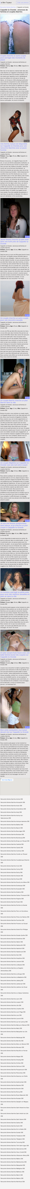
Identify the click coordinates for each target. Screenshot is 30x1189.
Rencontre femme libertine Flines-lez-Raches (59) (15, 917)
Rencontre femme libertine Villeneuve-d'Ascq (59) (15, 1155)
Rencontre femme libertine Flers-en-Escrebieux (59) (14, 912)
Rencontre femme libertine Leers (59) (11, 999)
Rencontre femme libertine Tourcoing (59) (13, 1142)
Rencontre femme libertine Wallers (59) (12, 1158)
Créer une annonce (23, 2)
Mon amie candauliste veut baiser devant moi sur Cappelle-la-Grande (14, 731)
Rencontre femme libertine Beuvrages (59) (13, 831)
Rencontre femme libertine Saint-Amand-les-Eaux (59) (15, 1109)
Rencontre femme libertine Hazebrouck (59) (13, 951)
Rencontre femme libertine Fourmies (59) (12, 920)
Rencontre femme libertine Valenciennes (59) (13, 1149)
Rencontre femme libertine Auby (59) (11, 812)
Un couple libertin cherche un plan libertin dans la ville (14, 401)
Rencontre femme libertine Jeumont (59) (12, 961)
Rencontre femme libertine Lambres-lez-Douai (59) (14, 988)
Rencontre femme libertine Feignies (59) (12, 898)
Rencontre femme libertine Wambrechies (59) (13, 1162)
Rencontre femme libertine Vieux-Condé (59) (13, 1152)
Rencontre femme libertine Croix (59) (11, 866)
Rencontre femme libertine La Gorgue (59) (13, 974)
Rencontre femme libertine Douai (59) (11, 879)
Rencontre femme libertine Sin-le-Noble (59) (13, 1129)
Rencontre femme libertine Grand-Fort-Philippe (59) (14, 931)
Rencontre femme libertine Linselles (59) (12, 1008)
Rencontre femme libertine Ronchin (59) (12, 1088)
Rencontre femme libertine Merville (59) (12, 1041)
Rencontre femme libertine (8, 7)
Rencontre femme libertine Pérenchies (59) (13, 1073)
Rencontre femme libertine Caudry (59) (12, 847)
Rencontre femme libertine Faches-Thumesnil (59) (15, 895)
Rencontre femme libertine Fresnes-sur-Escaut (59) (14, 925)
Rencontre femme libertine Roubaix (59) (12, 1098)
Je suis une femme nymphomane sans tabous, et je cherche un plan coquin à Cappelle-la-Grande (14, 525)
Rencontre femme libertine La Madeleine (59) (13, 977)
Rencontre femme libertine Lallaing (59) (12, 980)
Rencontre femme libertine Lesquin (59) (12, 1002)
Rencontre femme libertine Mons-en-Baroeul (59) (15, 1044)
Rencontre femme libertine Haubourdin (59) (13, 945)
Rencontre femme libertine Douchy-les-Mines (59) (15, 882)
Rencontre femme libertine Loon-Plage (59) (13, 1012)
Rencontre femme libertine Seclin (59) (11, 1126)
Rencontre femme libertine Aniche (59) (12, 799)
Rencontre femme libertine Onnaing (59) (12, 1060)
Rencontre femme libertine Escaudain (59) (13, 889)
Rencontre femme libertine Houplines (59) (13, 958)
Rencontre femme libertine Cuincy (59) (12, 869)
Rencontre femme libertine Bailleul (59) (12, 824)
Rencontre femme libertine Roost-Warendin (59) (14, 1095)
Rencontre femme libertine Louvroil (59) (12, 1018)
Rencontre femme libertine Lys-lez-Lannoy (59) (14, 1022)
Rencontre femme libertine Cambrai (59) (12, 844)
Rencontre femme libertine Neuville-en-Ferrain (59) (14, 1052)
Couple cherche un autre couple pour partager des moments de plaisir (13, 58)
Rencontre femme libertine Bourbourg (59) (13, 838)
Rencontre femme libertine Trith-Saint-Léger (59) (15, 1145)
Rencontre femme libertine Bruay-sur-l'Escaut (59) (15, 841)
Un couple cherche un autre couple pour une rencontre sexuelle (14, 319)
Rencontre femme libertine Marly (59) (11, 1028)
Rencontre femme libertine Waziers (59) (12, 1178)
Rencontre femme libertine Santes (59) (12, 1122)
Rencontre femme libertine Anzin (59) (11, 805)
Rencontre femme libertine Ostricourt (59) (13, 1066)
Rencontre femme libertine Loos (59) (11, 1015)
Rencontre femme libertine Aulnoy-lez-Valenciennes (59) (12, 817)
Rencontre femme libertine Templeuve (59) (13, 1136)
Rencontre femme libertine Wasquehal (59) (13, 1165)
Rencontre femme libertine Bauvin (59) (12, 828)
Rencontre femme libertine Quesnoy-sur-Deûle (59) (14, 1077)
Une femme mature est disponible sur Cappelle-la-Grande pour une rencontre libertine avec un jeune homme (13, 147)
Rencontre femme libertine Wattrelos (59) (12, 1172)
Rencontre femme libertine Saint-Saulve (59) (13, 1119)
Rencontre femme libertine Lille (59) (11, 1005)
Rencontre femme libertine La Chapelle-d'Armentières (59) (12, 969)
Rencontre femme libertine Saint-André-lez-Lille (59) (14, 1115)
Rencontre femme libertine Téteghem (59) (13, 1139)
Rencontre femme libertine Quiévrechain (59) (13, 1082)
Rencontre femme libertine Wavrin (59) (12, 1175)
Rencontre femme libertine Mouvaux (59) (12, 1047)
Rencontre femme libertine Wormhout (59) (13, 1181)
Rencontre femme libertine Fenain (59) (12, 902)
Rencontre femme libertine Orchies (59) (12, 1063)
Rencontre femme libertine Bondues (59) (12, 834)
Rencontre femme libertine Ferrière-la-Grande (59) (14, 906)
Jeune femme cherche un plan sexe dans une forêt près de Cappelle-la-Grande (14, 241)
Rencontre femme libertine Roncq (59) (11, 1092)
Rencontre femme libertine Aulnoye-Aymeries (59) (15, 821)
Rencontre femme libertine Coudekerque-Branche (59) (15, 861)
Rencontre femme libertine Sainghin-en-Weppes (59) (14, 1103)
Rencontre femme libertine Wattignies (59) (13, 1168)
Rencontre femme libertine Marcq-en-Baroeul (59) (15, 1025)
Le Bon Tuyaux (6, 3)
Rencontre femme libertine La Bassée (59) (13, 965)
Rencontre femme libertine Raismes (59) (12, 1085)
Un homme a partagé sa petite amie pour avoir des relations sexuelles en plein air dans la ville (14, 594)
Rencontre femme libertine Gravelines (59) (13, 938)
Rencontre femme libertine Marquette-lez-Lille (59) (14, 1033)
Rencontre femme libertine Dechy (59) (11, 872)
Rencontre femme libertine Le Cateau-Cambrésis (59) (15, 994)
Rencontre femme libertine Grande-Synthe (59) (14, 935)
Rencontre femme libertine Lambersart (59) (13, 984)
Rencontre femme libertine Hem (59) (11, 955)
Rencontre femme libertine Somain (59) (12, 1132)
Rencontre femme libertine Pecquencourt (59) (14, 1069)
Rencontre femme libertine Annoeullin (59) (13, 802)
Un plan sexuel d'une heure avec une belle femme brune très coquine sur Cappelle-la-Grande (14, 655)
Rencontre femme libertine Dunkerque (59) (13, 885)
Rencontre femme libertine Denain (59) (12, 876)
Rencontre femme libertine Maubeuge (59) (13, 1037)
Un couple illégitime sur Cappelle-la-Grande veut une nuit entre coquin (14, 464)
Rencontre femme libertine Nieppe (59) (12, 1056)
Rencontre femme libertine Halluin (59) (12, 942)
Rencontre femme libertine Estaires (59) (12, 892)
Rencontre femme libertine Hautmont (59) (12, 948)
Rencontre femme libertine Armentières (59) (13, 809)
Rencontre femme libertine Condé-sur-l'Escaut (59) (14, 855)
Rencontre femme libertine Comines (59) (12, 851)
